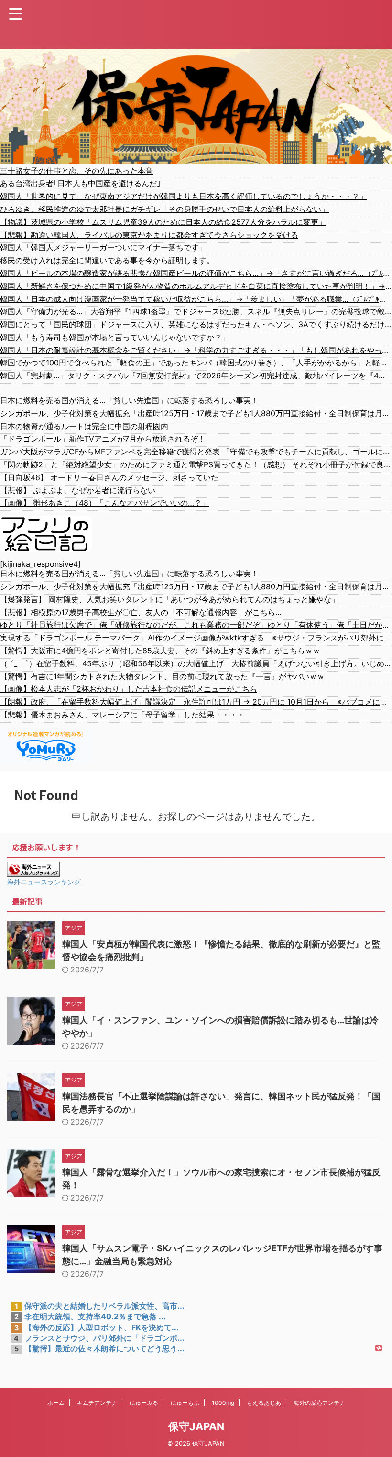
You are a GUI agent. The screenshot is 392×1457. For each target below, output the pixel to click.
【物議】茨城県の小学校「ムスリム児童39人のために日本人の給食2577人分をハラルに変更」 (163, 222)
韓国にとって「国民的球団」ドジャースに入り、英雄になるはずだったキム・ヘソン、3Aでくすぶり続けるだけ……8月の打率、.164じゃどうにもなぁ (196, 324)
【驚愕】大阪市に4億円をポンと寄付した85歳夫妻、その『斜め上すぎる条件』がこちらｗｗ (160, 650)
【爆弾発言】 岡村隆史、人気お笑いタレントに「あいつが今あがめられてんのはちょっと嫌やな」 (169, 599)
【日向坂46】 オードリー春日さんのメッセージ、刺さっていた (109, 477)
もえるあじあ (264, 1402)
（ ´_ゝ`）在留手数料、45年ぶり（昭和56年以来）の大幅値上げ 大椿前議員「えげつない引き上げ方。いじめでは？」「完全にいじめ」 (196, 663)
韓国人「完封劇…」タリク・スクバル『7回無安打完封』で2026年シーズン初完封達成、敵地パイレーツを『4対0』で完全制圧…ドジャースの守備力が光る (196, 375)
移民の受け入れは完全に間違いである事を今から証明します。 (107, 260)
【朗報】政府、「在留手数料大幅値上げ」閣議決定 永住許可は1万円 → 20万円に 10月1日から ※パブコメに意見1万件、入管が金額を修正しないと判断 (196, 701)
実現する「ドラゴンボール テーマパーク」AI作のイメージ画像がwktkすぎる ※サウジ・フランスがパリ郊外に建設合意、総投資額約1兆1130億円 (196, 637)
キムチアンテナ (97, 1402)
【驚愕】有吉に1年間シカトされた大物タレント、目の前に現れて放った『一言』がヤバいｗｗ (162, 676)
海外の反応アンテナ (319, 1402)
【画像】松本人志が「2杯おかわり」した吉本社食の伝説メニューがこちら (128, 689)
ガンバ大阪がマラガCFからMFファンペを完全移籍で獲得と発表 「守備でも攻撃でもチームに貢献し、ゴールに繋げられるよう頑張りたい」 (196, 451)
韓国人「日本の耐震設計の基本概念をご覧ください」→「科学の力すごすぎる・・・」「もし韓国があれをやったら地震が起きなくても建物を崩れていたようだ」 (196, 350)
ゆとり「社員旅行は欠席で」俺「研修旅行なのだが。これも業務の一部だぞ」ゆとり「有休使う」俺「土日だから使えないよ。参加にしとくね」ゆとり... (196, 624)
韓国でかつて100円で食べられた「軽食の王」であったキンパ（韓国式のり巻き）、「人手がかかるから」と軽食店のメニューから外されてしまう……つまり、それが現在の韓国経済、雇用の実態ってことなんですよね (196, 362)
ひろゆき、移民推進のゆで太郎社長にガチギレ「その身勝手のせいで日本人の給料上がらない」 (164, 209)
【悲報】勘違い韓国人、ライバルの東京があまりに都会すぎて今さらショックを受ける (149, 235)
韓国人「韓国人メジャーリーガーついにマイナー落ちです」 (103, 247)
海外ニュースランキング (44, 882)
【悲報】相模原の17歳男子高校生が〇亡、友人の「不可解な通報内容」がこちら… (141, 612)
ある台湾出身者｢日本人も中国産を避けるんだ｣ (80, 183)
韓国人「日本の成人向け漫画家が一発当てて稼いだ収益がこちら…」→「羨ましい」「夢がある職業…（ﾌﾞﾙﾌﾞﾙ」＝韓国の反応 (196, 299)
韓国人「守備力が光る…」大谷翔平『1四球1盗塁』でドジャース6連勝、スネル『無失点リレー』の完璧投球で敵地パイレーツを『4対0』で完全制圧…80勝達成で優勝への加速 (196, 311)
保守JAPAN (196, 1426)
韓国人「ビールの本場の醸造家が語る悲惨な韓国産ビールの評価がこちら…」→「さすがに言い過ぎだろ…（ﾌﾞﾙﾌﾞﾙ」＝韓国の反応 (196, 273)
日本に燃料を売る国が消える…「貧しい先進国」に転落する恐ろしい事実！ (129, 400)
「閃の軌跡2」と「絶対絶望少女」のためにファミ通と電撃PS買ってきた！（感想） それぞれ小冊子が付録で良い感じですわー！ (196, 464)
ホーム (56, 1402)
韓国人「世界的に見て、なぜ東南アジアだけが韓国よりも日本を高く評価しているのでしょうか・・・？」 (183, 196)
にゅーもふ (185, 1402)
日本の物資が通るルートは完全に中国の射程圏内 (84, 426)
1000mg (223, 1402)
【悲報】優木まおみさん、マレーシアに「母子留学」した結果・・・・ (122, 714)
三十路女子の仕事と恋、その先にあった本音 (76, 171)
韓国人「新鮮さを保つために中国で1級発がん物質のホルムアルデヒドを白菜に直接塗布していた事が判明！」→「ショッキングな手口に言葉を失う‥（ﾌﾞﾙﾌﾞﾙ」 (196, 286)
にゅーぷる (144, 1402)
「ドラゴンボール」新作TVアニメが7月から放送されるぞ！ (103, 438)
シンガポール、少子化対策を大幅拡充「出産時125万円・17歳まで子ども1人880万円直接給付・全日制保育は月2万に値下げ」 (196, 413)
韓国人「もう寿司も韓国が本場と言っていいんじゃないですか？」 (114, 337)
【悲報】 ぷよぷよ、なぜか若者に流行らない (77, 490)
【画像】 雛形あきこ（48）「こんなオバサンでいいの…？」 (104, 503)
